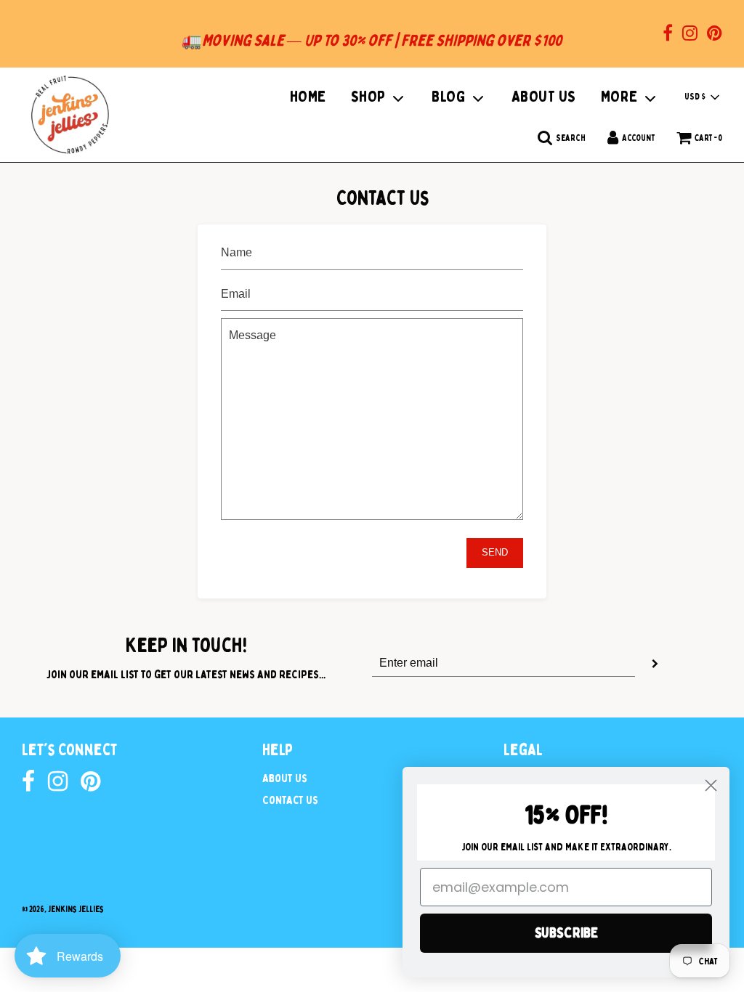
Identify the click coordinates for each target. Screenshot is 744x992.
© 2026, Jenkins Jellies (63, 909)
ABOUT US (544, 96)
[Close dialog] (711, 785)
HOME (308, 96)
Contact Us (290, 800)
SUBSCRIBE (566, 933)
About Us (284, 778)
